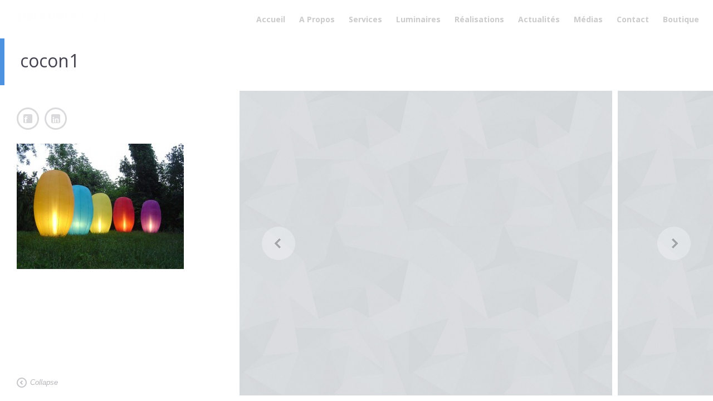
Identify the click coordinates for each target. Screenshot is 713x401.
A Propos (317, 19)
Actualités (539, 19)
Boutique (681, 19)
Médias (588, 19)
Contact (633, 19)
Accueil (270, 19)
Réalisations (479, 19)
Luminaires (418, 19)
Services (365, 19)
